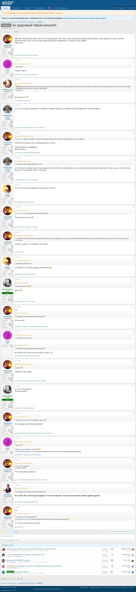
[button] (22, 8)
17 (37, 573)
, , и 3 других (26, 301)
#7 (133, 185)
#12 (133, 306)
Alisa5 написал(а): (21, 210)
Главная (131, 587)
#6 (133, 158)
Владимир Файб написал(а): (24, 136)
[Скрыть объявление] (133, 13)
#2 (133, 60)
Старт (23, 556)
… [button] (8, 31)
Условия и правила (95, 587)
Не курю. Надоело (21, 572)
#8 (133, 207)
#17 (133, 438)
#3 (133, 79)
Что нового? (16, 8)
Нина (8, 568)
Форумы (5, 8)
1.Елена (128, 556)
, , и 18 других (27, 55)
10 (47, 550)
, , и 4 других (27, 227)
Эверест (20, 573)
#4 (133, 105)
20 (43, 573)
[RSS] (134, 587)
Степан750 (5, 28)
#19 (133, 485)
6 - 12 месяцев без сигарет (25, 550)
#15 (133, 386)
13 (28, 573)
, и (27, 74)
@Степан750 (19, 109)
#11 (133, 279)
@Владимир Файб (27, 451)
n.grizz (8, 573)
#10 (133, 257)
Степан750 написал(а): (22, 64)
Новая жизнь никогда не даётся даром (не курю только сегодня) (31, 549)
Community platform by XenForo (48, 589)
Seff (130, 562)
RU (16, 587)
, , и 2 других (27, 180)
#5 (133, 132)
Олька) (8, 550)
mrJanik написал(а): (21, 417)
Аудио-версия (101, 18)
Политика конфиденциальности (111, 587)
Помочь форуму (61, 8)
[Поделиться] (131, 35)
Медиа (27, 8)
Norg (8, 562)
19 (41, 573)
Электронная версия (87, 18)
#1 (133, 35)
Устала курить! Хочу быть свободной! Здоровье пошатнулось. (38, 566)
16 (35, 573)
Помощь (124, 587)
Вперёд (16, 31)
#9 (133, 232)
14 (30, 573)
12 (26, 573)
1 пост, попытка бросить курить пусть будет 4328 (25, 554)
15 (32, 573)
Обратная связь (83, 587)
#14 (133, 361)
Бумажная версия (71, 18)
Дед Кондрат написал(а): (23, 364)
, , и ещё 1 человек (31, 127)
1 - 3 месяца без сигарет (23, 562)
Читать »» (10, 51)
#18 (133, 460)
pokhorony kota (11, 556)
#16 (133, 413)
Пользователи (39, 8)
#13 (133, 331)
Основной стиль (7, 587)
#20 (133, 507)
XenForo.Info (12, 590)
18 (39, 573)
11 (11, 31)
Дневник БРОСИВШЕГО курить (18, 560)
